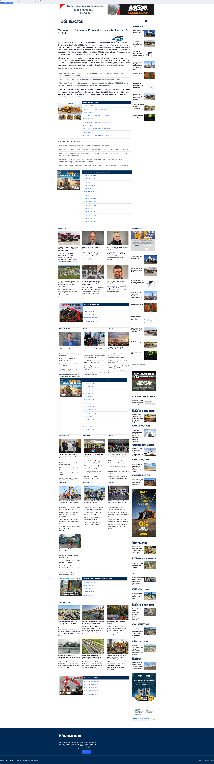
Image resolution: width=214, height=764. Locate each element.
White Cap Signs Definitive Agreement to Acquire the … (116, 508)
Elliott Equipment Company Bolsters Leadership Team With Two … (93, 349)
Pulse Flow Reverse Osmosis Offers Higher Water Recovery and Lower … (138, 581)
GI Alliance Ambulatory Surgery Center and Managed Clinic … (93, 523)
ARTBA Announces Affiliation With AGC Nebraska (69, 474)
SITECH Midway (88, 182)
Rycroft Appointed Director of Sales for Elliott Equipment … (94, 356)
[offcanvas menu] (152, 21)
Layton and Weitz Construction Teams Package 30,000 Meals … (117, 455)
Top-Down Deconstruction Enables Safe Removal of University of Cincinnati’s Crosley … (137, 436)
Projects (111, 329)
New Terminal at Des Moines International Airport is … (92, 518)
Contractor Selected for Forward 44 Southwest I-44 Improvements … (118, 372)
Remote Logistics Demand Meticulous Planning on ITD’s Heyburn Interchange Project (137, 614)
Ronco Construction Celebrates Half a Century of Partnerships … (117, 501)
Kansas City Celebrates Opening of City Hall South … (69, 556)
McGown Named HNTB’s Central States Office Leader (68, 360)
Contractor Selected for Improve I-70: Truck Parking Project (94, 462)
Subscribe (86, 752)
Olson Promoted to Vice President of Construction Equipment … (69, 348)
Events (61, 530)
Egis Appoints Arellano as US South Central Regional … (69, 365)
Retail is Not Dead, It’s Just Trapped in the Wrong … (137, 402)
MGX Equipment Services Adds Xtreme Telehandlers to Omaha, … (69, 501)
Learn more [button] (47, 1)
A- (143, 21)
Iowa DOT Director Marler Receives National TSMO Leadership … (94, 361)
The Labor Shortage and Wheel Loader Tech (137, 270)
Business (111, 482)
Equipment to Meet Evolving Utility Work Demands (137, 329)
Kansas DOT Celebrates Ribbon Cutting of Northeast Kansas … (93, 472)
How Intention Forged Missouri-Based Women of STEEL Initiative (69, 479)
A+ (148, 21)
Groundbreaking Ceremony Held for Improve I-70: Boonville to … (93, 455)
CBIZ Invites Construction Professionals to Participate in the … (118, 462)
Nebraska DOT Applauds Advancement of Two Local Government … (92, 478)
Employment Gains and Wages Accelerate (138, 85)
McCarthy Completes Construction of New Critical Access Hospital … (94, 508)
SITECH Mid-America (89, 175)
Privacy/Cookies (209, 760)
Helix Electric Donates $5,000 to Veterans (117, 467)
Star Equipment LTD (90, 308)
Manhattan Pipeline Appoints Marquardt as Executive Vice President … (92, 367)
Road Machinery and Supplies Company (96, 109)
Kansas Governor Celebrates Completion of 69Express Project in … (69, 567)
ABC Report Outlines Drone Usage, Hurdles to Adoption (137, 282)
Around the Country (139, 364)
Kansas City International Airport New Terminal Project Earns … (93, 513)
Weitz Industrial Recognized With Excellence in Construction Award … (70, 469)
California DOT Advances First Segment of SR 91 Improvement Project (137, 418)
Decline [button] (2, 3)
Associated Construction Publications (16, 760)
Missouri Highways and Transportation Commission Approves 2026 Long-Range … (117, 355)
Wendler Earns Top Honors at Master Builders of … (68, 463)
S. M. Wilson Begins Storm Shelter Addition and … (118, 361)
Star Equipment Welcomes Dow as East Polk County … (69, 527)
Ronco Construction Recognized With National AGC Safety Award (117, 477)
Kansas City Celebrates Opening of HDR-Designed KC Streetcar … (118, 367)
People (85, 329)
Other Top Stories (64, 602)
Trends (110, 435)
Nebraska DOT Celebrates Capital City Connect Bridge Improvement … (70, 375)
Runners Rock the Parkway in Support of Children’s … (68, 550)
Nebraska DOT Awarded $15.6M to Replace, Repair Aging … (94, 467)
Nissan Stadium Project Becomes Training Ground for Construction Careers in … (138, 550)
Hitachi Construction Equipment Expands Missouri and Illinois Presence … (68, 514)
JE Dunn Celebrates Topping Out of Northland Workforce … (69, 561)
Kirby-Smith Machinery (91, 681)
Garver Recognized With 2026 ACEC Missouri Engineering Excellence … (68, 456)
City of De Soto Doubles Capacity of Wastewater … (70, 354)
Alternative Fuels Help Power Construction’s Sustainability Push (138, 65)
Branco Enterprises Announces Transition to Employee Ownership (118, 520)
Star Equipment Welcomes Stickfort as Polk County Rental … (94, 374)
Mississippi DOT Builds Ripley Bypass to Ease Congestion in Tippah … (137, 468)
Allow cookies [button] (9, 3)
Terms (200, 760)
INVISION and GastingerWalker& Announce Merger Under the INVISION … (117, 526)
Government (87, 435)
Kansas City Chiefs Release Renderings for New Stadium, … (117, 348)
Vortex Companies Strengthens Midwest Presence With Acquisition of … (118, 514)
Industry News (63, 228)
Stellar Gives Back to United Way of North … (118, 472)
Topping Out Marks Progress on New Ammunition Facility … (68, 573)
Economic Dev (88, 482)
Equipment (63, 482)
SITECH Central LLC (89, 178)
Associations (64, 435)
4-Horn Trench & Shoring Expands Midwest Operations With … (69, 508)
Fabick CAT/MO (88, 105)
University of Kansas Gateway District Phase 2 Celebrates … (68, 370)
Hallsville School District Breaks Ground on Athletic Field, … (93, 501)
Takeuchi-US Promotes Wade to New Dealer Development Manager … (69, 521)
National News (138, 26)
